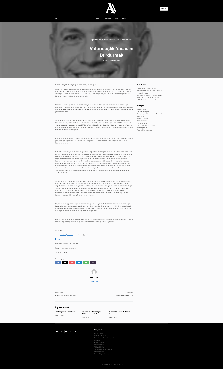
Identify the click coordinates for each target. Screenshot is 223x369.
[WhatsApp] (86, 262)
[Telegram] (75, 331)
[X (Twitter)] (65, 262)
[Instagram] (66, 331)
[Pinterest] (72, 262)
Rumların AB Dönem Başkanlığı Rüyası (149, 95)
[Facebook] (58, 262)
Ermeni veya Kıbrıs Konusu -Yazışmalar (150, 114)
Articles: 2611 (94, 281)
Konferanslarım (142, 121)
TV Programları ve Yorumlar (146, 125)
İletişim (163, 8)
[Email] (93, 262)
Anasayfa (98, 18)
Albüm (124, 18)
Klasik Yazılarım (142, 118)
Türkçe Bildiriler (142, 123)
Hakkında (108, 18)
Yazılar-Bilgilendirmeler (124, 39)
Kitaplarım (140, 116)
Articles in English (143, 112)
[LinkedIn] (79, 262)
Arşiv (116, 18)
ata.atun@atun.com (66, 235)
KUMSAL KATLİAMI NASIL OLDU (148, 97)
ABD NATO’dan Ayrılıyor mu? (146, 100)
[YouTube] (70, 331)
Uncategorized (142, 128)
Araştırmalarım (142, 109)
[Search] (56, 18)
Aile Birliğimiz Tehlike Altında (65, 312)
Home (60, 239)
